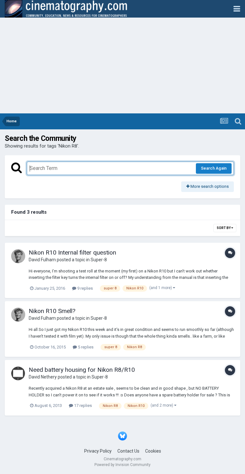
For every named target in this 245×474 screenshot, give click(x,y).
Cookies (153, 451)
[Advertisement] (122, 65)
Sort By (224, 228)
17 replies (82, 405)
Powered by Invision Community (122, 465)
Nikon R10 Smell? (52, 311)
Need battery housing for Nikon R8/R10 (82, 369)
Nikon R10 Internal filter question (72, 252)
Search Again (213, 168)
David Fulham (42, 259)
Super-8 (99, 259)
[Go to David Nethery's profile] (18, 373)
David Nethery (43, 376)
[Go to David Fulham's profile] (18, 256)
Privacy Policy (98, 451)
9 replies (84, 288)
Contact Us (128, 451)
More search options (209, 186)
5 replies (85, 347)
